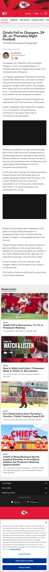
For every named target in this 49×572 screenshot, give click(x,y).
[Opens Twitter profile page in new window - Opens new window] (12, 58)
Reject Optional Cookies (24, 561)
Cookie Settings (24, 554)
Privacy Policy (15, 549)
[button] (24, 133)
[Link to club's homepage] (5, 12)
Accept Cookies (24, 567)
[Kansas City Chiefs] (24, 513)
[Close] (46, 522)
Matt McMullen (16, 53)
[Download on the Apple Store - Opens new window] (16, 502)
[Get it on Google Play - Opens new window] (32, 503)
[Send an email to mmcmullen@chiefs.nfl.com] (16, 58)
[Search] (41, 13)
